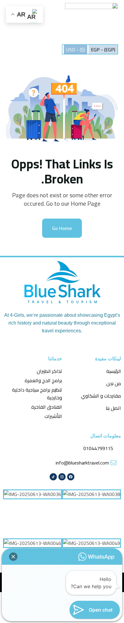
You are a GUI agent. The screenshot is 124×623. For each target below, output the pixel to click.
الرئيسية (113, 371)
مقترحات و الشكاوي (101, 395)
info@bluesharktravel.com (82, 462)
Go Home (62, 228)
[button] (13, 556)
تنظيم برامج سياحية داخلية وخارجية (37, 393)
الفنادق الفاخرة (46, 406)
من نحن (113, 383)
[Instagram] (62, 476)
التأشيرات (53, 416)
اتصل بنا (113, 408)
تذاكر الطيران (49, 371)
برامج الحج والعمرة (43, 380)
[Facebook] (70, 476)
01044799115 (98, 448)
